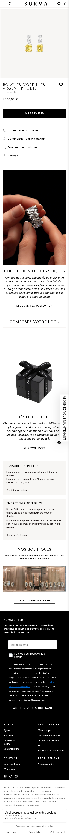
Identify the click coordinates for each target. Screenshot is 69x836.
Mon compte (45, 730)
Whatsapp (9, 768)
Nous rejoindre (46, 764)
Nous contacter (12, 764)
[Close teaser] (59, 443)
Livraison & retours (48, 740)
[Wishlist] (59, 3)
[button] (64, 418)
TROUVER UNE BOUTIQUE (34, 600)
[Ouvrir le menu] (3, 4)
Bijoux (7, 730)
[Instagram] (5, 776)
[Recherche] (10, 3)
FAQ (40, 745)
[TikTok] (10, 776)
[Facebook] (16, 776)
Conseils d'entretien (16, 535)
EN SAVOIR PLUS (34, 447)
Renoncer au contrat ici (51, 750)
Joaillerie (8, 735)
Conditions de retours (17, 490)
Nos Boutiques (11, 748)
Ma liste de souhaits (49, 735)
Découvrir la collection (34, 305)
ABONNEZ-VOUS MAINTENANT (32, 708)
